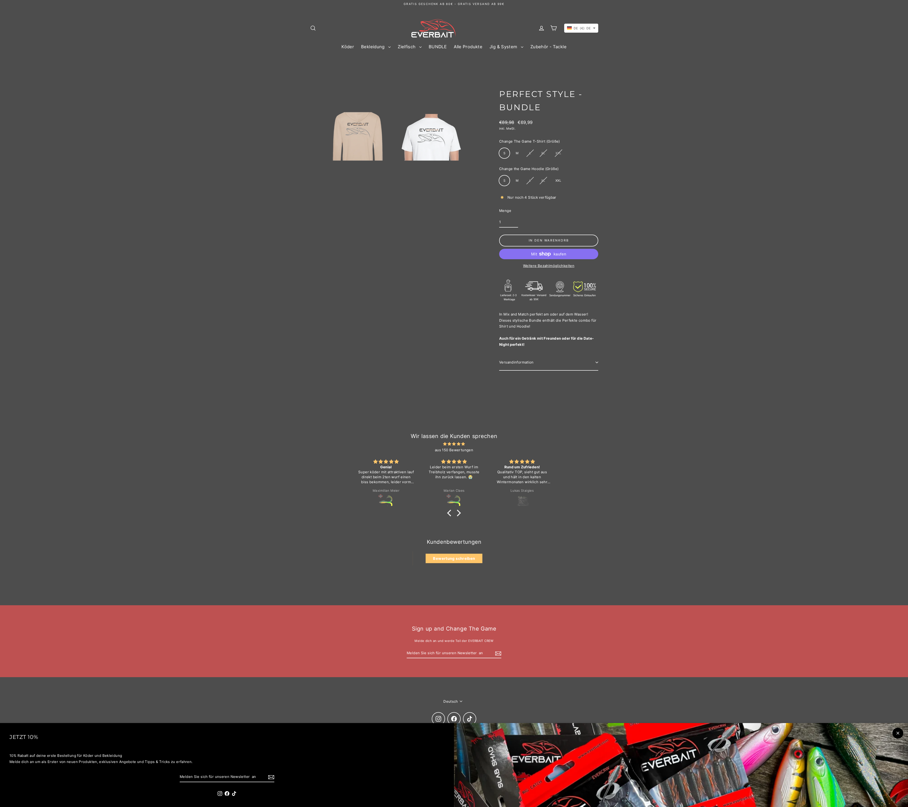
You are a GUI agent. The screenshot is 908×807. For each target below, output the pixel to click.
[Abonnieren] (270, 777)
